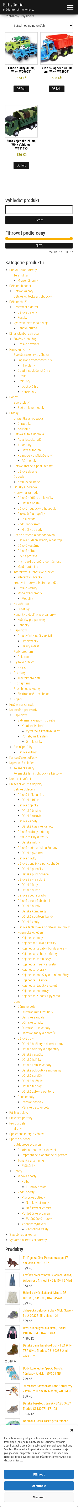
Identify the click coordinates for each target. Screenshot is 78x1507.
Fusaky (22, 318)
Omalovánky (30, 641)
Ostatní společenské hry (34, 371)
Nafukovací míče (29, 482)
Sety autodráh (31, 450)
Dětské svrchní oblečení (34, 901)
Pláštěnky (28, 1166)
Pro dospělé (17, 1123)
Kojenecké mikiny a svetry (39, 964)
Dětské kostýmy (28, 546)
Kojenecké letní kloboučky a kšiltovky (38, 773)
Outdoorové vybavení (27, 1144)
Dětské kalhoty (23, 291)
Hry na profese (27, 556)
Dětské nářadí (27, 551)
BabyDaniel (14, 4)
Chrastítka (24, 424)
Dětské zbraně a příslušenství (33, 466)
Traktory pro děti (29, 678)
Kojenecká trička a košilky (39, 943)
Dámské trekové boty (36, 1028)
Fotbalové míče (36, 1187)
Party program (23, 652)
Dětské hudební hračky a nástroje (40, 540)
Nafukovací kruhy (37, 1203)
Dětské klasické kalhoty (37, 826)
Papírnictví (20, 630)
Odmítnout (39, 1486)
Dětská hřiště (31, 503)
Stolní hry (24, 381)
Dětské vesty (30, 922)
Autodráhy (24, 445)
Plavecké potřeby (20, 1118)
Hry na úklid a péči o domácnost (39, 561)
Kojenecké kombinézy (36, 959)
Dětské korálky (27, 588)
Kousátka (24, 429)
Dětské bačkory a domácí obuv (42, 1044)
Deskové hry (30, 387)
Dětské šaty (30, 885)
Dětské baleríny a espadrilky (40, 1049)
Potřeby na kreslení (35, 736)
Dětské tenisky (32, 1086)
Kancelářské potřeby (23, 758)
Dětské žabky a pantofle (38, 1091)
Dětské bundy (31, 906)
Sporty (18, 1171)
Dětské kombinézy (34, 911)
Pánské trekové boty (35, 1107)
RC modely (29, 461)
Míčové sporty (27, 1176)
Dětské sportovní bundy (37, 916)
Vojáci (18, 699)
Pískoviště (29, 519)
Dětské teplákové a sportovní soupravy (44, 927)
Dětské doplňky (28, 805)
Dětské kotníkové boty (36, 1065)
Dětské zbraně (27, 471)
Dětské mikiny (31, 842)
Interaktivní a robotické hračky (34, 572)
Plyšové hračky (24, 662)
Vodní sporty (26, 1192)
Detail (21, 89)
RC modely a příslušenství (35, 455)
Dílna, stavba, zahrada (24, 333)
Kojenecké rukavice (35, 980)
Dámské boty (26, 1007)
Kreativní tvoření (32, 726)
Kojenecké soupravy (35, 991)
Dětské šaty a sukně (31, 879)
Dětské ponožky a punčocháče (38, 863)
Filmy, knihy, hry (19, 349)
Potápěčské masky (39, 1219)
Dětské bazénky (28, 344)
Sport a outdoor (19, 1139)
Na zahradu (21, 604)
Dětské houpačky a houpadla (37, 508)
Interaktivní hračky (30, 577)
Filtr (39, 246)
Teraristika (21, 275)
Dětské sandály (32, 1075)
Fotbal (26, 1182)
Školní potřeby (23, 747)
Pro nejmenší (22, 683)
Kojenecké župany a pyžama (41, 996)
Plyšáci (22, 667)
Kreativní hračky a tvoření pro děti (36, 583)
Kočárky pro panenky (32, 620)
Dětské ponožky (32, 869)
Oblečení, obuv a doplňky (25, 784)
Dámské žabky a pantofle (39, 1033)
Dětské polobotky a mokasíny (41, 1070)
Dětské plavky (27, 858)
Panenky (23, 625)
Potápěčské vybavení (36, 1213)
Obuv (17, 1001)
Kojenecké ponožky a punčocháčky (45, 975)
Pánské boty (26, 1097)
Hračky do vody (32, 530)
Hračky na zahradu (26, 493)
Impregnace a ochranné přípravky (44, 1155)
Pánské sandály (32, 1102)
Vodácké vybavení (34, 1224)
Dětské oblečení (20, 286)
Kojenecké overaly (34, 969)
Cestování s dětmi (26, 307)
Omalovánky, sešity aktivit (35, 636)
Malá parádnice (28, 567)
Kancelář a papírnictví (23, 710)
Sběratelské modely (31, 408)
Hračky (14, 413)
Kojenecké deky (24, 768)
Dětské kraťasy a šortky (34, 832)
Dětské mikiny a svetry (33, 837)
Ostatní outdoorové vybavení (37, 1150)
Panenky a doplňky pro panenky (35, 615)
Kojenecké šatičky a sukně (39, 985)
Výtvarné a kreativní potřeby (36, 720)
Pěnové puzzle (27, 328)
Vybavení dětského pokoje (31, 323)
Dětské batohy (27, 312)
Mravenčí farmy (28, 280)
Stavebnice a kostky (27, 689)
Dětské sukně (31, 890)
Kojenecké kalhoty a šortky (40, 954)
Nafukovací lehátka (38, 1208)
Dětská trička (31, 800)
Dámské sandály (33, 1017)
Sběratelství (22, 402)
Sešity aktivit (30, 646)
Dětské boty (26, 1038)
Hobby (13, 397)
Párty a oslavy (18, 1113)
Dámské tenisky (32, 1022)
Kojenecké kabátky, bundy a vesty (44, 948)
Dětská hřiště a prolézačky (35, 498)
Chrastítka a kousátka (28, 418)
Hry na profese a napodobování (34, 535)
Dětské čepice (31, 811)
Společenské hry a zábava (31, 355)
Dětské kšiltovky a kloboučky (33, 296)
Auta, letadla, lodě (29, 440)
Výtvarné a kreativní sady (43, 731)
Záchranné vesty (37, 1229)
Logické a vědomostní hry (35, 360)
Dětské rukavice (32, 816)
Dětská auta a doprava (29, 434)
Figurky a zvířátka (25, 487)
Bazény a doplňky (25, 339)
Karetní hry (29, 392)
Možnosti (39, 1497)
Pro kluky (20, 673)
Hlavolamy (29, 365)
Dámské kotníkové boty (37, 1012)
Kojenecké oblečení (22, 763)
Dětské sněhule (32, 1081)
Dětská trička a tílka (31, 795)
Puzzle (22, 376)
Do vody (19, 477)
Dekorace (24, 657)
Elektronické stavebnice (34, 694)
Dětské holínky (31, 1060)
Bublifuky (24, 609)
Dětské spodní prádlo (32, 895)
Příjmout (39, 1474)
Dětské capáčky (32, 1054)
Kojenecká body (32, 938)
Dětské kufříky (27, 752)
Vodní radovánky (29, 524)
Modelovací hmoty (30, 593)
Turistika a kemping (31, 1160)
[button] (72, 1430)
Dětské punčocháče (35, 874)
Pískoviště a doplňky (31, 514)
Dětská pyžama (32, 853)
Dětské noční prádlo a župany (37, 848)
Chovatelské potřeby (23, 270)
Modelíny (27, 599)
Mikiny (18, 1129)
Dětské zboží (17, 302)
